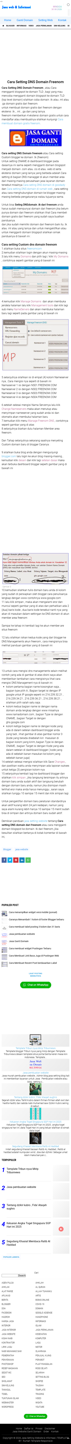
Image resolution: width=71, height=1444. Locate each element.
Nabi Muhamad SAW (12, 1351)
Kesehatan (41, 1334)
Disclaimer (50, 1428)
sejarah (40, 1372)
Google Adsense (44, 1312)
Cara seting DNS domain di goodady (44, 184)
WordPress (8, 1406)
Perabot (40, 1359)
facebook (7, 1312)
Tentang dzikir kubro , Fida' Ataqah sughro (35, 1097)
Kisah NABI (7, 1338)
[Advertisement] (36, 53)
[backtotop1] (68, 1438)
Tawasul (6, 1389)
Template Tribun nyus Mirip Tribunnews (35, 1048)
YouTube (40, 1406)
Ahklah (40, 1282)
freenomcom (34, 248)
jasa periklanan (44, 26)
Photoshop (8, 1364)
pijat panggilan (44, 1364)
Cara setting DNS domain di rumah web (30, 188)
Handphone (42, 1317)
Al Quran (40, 1287)
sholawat (7, 1381)
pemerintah (8, 1355)
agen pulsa (8, 1282)
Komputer (41, 1338)
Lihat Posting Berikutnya (35, 974)
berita (5, 1300)
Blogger (10, 26)
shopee (39, 1381)
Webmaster (8, 1402)
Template (40, 1389)
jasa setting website (35, 821)
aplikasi (6, 1295)
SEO (3, 1377)
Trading (40, 1394)
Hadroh (6, 1317)
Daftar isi (28, 1428)
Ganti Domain (25, 20)
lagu (38, 1342)
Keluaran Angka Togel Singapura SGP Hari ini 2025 (35, 1121)
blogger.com (9, 456)
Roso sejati (41, 1368)
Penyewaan (8, 1359)
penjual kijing (43, 1355)
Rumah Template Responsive (38, 1441)
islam (38, 1325)
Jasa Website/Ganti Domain (26, 1431)
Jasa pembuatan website (36, 1072)
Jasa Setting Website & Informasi (38, 1438)
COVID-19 (40, 1304)
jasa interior (9, 1329)
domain (39, 1308)
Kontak (62, 20)
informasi (21, 26)
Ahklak (6, 1287)
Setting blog (42, 1377)
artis (38, 1295)
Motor (39, 1347)
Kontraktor (8, 1342)
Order (46, 1431)
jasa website (21, 849)
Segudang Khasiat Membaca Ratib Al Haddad (35, 1146)
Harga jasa (8, 1321)
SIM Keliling (59, 26)
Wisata (39, 1402)
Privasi (39, 1428)
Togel (5, 1394)
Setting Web (45, 20)
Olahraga (41, 1351)
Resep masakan (10, 1368)
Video (31, 26)
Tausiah (40, 1385)
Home (7, 20)
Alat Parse (7, 1291)
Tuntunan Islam (10, 1398)
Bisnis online (42, 1300)
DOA (4, 1308)
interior (6, 1325)
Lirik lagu (7, 1347)
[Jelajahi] (67, 5)
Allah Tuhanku (44, 1291)
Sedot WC (6, 1372)
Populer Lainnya (11, 1257)
